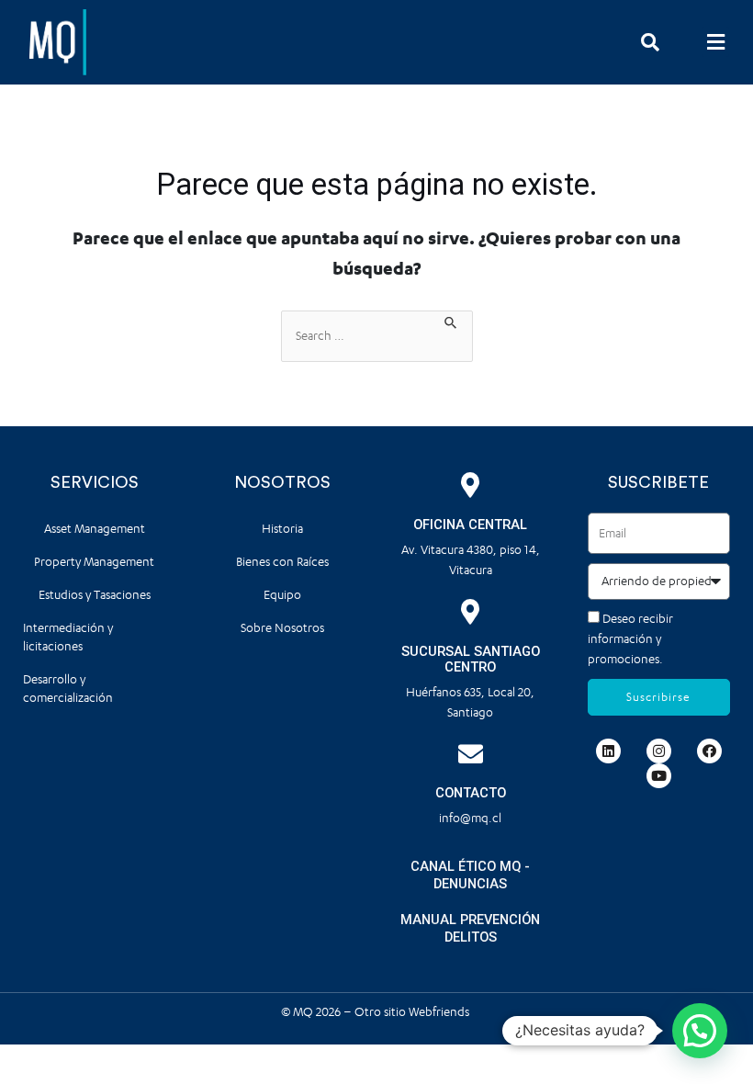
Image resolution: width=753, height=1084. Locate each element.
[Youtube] (658, 775)
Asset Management (94, 529)
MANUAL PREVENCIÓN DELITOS (470, 928)
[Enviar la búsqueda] (451, 321)
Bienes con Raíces (282, 562)
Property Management (94, 562)
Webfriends (440, 1012)
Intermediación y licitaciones (68, 637)
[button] (715, 42)
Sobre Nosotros (282, 628)
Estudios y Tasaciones (95, 595)
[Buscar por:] (377, 336)
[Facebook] (709, 751)
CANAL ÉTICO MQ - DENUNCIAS (470, 875)
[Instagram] (658, 751)
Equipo (282, 595)
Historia (282, 529)
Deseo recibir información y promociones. (630, 639)
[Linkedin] (608, 751)
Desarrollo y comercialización (68, 688)
